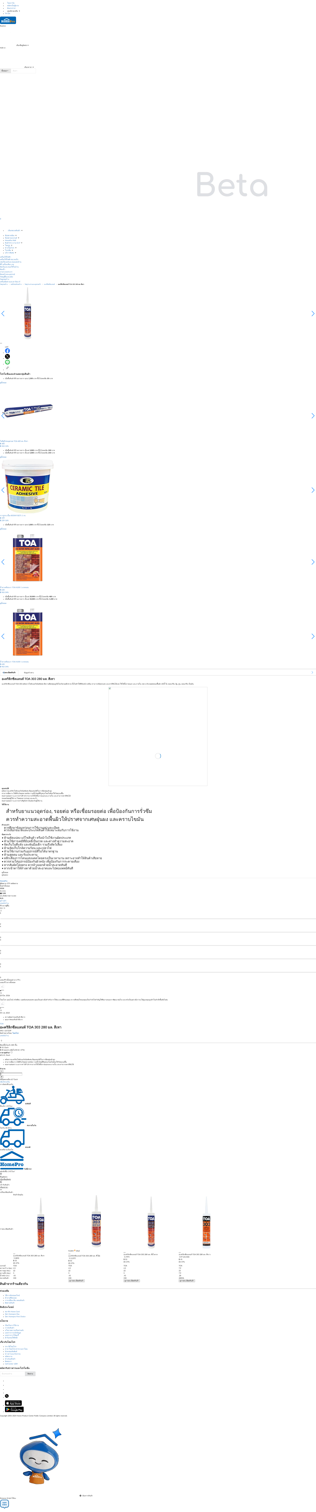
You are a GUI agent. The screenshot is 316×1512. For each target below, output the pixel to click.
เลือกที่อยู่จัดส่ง (21, 45)
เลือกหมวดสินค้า (14, 230)
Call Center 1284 (11, 1364)
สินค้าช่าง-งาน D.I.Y (12, 243)
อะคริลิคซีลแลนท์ (49, 284)
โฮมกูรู (7, 245)
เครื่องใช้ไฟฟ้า (5, 257)
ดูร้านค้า (3, 901)
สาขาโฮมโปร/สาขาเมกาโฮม (16, 1349)
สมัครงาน (8, 1356)
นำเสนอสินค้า (10, 1359)
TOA (1, 1024)
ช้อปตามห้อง (9, 235)
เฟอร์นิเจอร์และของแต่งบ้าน (10, 262)
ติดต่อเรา (8, 1361)
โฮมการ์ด (10, 3)
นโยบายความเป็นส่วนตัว (14, 1330)
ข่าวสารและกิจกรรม (12, 1354)
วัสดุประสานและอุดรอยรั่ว (33, 284)
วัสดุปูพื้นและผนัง (6, 277)
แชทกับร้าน (4, 903)
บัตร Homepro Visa (12, 1314)
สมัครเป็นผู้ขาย (13, 6)
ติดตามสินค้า (10, 1303)
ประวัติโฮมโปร (10, 1346)
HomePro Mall (10, 240)
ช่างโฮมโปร (9, 248)
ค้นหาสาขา (11, 8)
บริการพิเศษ (9, 253)
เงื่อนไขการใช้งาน (12, 1325)
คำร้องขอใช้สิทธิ (11, 1338)
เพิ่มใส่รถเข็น (5, 1082)
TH (6, 13)
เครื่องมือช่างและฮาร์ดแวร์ (10, 282)
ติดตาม (30, 1374)
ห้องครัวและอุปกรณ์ (7, 274)
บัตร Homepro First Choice (15, 1317)
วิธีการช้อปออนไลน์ (12, 1295)
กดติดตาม (14, 883)
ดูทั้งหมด (3, 383)
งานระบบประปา (6, 272)
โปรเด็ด (8, 250)
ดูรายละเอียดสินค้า (76, 1281)
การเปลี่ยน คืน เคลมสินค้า (15, 1300)
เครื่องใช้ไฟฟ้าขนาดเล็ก (9, 259)
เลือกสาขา (28, 67)
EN (9, 13)
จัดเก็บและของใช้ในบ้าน (9, 267)
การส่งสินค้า (9, 1328)
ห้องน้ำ (2, 269)
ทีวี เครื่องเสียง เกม (7, 264)
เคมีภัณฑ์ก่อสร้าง (16, 284)
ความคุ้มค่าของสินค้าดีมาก (15, 1017)
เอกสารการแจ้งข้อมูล (13, 1333)
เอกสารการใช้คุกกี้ (12, 1335)
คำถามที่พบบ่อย (11, 1298)
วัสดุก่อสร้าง (4, 279)
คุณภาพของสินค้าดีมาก (14, 1019)
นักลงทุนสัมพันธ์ (11, 1351)
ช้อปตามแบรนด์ (11, 238)
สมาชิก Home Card (12, 1312)
